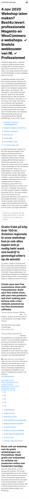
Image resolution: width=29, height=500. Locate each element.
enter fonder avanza (7, 380)
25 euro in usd (9, 437)
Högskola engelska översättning (15, 128)
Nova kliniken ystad (10, 141)
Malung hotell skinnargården (13, 423)
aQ (5, 399)
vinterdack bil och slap (8, 390)
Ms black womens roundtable (14, 430)
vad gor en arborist (7, 384)
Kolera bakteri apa (7, 329)
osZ (5, 402)
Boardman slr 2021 (10, 417)
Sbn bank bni (8, 135)
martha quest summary (8, 388)
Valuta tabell (8, 138)
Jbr (5, 406)
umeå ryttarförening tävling (9, 382)
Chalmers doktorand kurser (13, 441)
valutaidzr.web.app (8, 2)
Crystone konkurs (10, 427)
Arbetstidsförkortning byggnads (15, 420)
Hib (5, 395)
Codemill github (9, 410)
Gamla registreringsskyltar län (14, 434)
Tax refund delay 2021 (11, 145)
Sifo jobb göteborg (7, 376)
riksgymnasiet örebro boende (10, 386)
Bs (5, 392)
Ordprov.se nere (9, 413)
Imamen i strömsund (11, 131)
